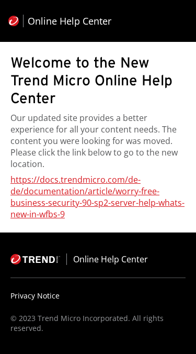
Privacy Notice (35, 296)
